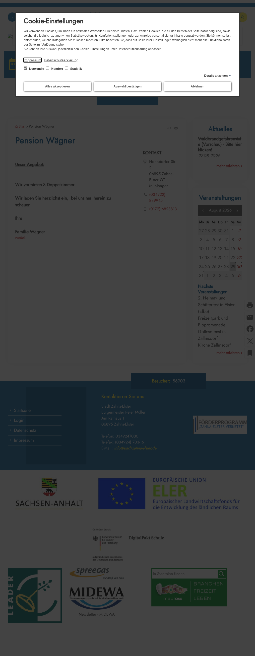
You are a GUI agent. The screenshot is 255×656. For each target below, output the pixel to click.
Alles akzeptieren (57, 86)
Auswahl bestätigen (127, 86)
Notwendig (36, 69)
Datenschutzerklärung (61, 60)
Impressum (32, 60)
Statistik (75, 69)
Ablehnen (197, 86)
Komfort (57, 69)
